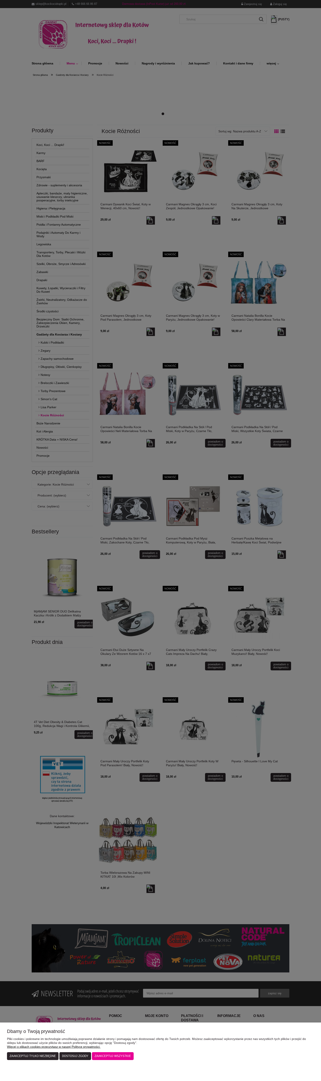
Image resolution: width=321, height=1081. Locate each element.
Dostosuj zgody (75, 1056)
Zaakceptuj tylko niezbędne (33, 1056)
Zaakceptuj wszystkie (113, 1056)
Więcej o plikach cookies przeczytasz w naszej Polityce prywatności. (53, 1046)
